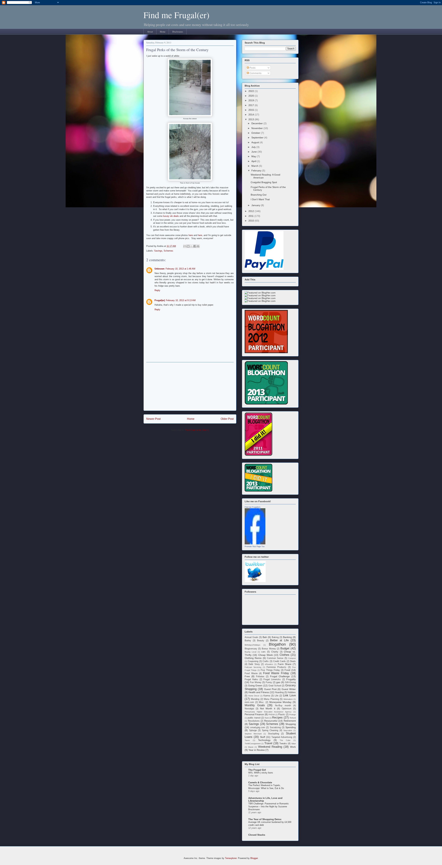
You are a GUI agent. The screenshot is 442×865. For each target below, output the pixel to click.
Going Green (255, 685)
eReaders (269, 664)
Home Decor (253, 696)
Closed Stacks (256, 834)
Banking (287, 637)
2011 (251, 216)
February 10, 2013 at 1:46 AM (180, 268)
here (191, 235)
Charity (274, 652)
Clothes (284, 654)
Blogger (254, 858)
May (254, 156)
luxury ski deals (171, 216)
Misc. (261, 702)
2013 (251, 119)
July (253, 147)
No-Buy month (283, 705)
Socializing (275, 727)
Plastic (281, 714)
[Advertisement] (190, 386)
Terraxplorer (231, 858)
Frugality (291, 679)
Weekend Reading (270, 746)
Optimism (286, 708)
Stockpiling (273, 733)
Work (293, 746)
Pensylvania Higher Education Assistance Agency (268, 712)
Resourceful (270, 720)
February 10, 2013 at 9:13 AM (181, 300)
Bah (265, 637)
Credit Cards (279, 661)
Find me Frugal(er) (176, 15)
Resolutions (254, 721)
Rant (267, 718)
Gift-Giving (290, 682)
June (254, 151)
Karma (266, 695)
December (257, 123)
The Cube (285, 740)
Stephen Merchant (253, 734)
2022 (251, 91)
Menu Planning (271, 699)
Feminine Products (276, 667)
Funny (269, 682)
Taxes (247, 740)
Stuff (262, 737)
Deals (293, 661)
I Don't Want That (260, 199)
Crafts (266, 661)
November (257, 128)
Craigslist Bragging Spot (264, 182)
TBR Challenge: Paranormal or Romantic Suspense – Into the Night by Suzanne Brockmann (268, 806)
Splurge (253, 730)
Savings (158, 250)
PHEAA (271, 714)
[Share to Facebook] (194, 246)
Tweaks (283, 743)
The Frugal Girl (257, 769)
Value (293, 744)
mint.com (249, 702)
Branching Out (258, 194)
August (255, 142)
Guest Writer (289, 689)
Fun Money (255, 682)
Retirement (290, 720)
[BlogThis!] (188, 246)
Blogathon (277, 644)
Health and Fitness (258, 692)
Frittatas (260, 676)
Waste (250, 747)
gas (278, 682)
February (256, 170)
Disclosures (177, 31)
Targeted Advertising (281, 737)
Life (276, 695)
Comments (255, 73)
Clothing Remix (253, 658)
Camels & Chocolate (260, 782)
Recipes (277, 717)
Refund (293, 718)
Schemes (168, 250)
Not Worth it (267, 708)
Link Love (289, 695)
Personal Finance (254, 714)
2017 (251, 105)
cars (263, 652)
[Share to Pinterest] (198, 246)
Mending (255, 699)
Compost (292, 658)
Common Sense (275, 658)
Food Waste (251, 673)
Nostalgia (249, 708)
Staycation (287, 730)
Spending (290, 727)
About (150, 31)
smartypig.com (257, 727)
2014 (251, 114)
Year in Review (256, 750)
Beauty (260, 640)
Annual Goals (251, 637)
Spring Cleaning (270, 730)
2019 (251, 100)
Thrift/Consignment (253, 744)
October (256, 132)
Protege (292, 714)
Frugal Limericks (272, 679)
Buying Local (250, 652)
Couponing (253, 661)
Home (162, 31)
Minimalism (288, 699)
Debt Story (254, 664)
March (255, 165)
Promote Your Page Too (255, 546)
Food (287, 670)
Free (247, 676)
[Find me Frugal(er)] (255, 543)
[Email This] (185, 246)
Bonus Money (269, 648)
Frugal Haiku (251, 679)
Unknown (160, 268)
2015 (251, 109)
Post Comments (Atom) (197, 430)
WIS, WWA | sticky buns (260, 772)
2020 (251, 95)
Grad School (274, 685)
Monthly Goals (255, 705)
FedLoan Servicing (253, 667)
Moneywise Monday (280, 702)
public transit (254, 718)
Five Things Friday (270, 670)
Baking (275, 637)
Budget (284, 648)
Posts (252, 67)
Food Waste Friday (276, 673)
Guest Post (270, 689)
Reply (157, 290)
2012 (251, 211)
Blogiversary (251, 648)
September (257, 137)
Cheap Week (265, 655)
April (254, 161)
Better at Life (279, 640)
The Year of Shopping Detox (264, 819)
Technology (264, 740)
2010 (251, 220)
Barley (248, 640)
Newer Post (153, 418)
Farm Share (284, 664)
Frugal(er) (160, 300)
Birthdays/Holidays (252, 645)
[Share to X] (191, 246)
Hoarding (279, 692)
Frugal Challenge (280, 676)
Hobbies (292, 692)
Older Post (227, 418)
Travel (268, 743)
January (256, 205)
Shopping (290, 724)
